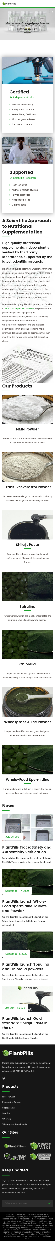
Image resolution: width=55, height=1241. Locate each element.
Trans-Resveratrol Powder (27, 487)
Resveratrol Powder (11, 1102)
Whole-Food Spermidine (27, 779)
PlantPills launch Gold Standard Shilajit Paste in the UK (25, 1023)
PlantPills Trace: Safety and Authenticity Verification (26, 849)
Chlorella (27, 664)
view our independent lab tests (19, 308)
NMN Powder (27, 429)
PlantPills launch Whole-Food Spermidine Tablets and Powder (24, 906)
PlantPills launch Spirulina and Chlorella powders (25, 966)
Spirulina (27, 606)
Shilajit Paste (27, 544)
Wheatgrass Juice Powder (27, 722)
